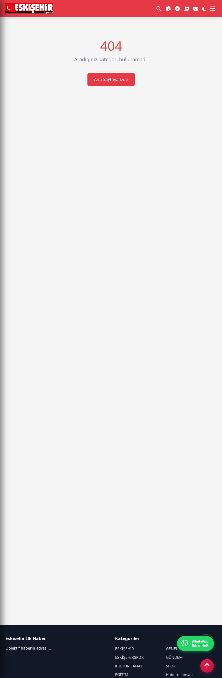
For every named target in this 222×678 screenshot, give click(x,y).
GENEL (172, 648)
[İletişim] (196, 8)
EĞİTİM (121, 674)
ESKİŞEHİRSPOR (129, 657)
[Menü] (212, 9)
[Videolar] (177, 8)
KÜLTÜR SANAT (128, 666)
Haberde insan (179, 674)
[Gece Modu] (204, 8)
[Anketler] (168, 8)
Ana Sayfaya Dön (111, 79)
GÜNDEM (174, 657)
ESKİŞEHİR (124, 648)
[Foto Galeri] (186, 8)
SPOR (171, 666)
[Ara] (159, 8)
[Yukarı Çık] (207, 666)
